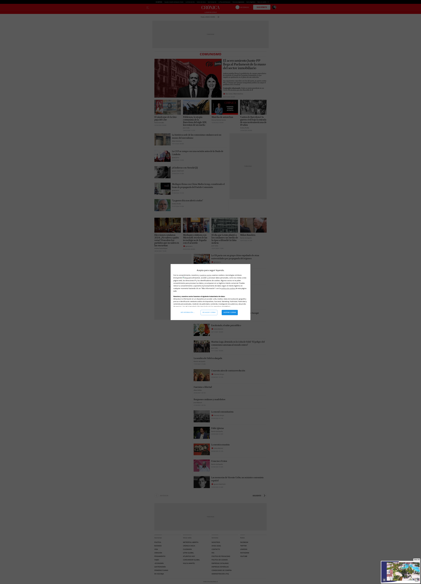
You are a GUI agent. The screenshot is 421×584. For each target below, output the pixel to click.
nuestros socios (205, 275)
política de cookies (228, 288)
